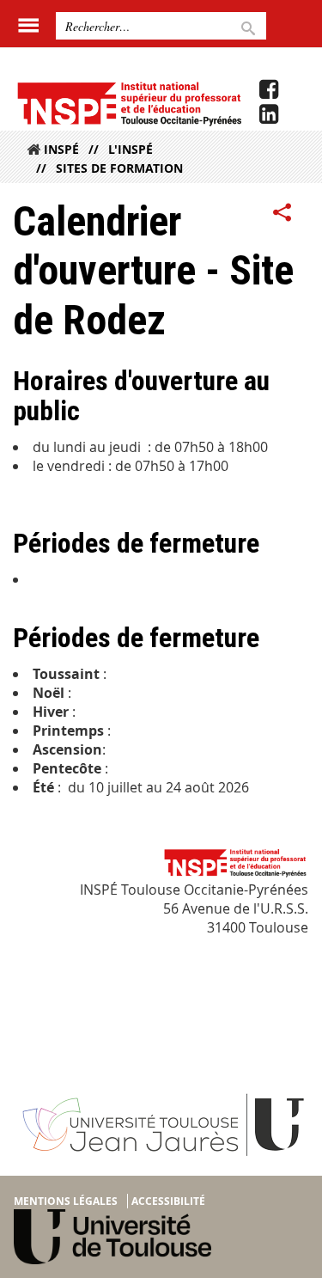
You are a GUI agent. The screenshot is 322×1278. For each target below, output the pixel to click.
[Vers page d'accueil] (129, 103)
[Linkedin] (269, 114)
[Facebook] (269, 89)
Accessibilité (168, 1201)
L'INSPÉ (130, 149)
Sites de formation (119, 168)
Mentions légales (66, 1201)
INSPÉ (61, 149)
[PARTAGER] (282, 213)
